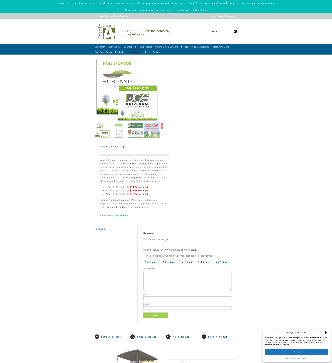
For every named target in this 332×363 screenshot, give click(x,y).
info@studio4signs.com (119, 16)
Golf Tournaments (119, 215)
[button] (327, 332)
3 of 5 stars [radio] (186, 262)
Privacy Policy (301, 358)
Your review (149, 268)
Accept (297, 352)
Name (147, 294)
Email (146, 304)
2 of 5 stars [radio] (168, 262)
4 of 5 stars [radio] (203, 262)
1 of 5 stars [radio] (151, 262)
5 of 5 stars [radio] (221, 262)
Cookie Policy (290, 358)
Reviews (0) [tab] (100, 228)
